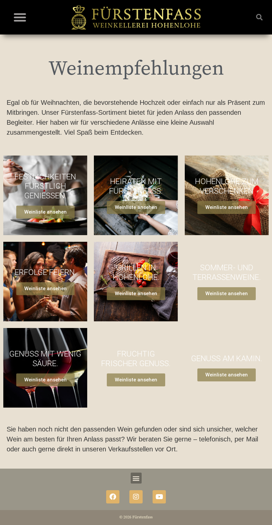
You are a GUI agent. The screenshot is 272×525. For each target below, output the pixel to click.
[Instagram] (136, 496)
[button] (20, 17)
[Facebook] (112, 496)
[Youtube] (159, 496)
